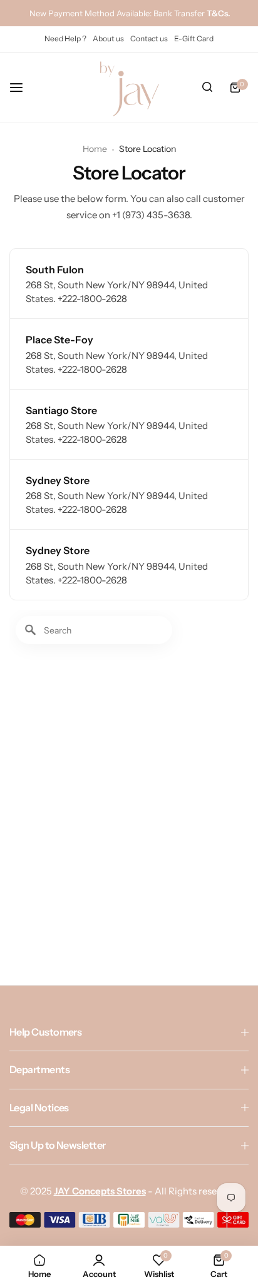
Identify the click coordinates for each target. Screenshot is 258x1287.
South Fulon (55, 269)
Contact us (149, 38)
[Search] (207, 87)
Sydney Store (58, 480)
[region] (129, 782)
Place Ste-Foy (59, 339)
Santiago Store (61, 410)
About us (108, 38)
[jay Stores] (129, 87)
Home (95, 148)
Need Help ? (65, 38)
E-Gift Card (194, 38)
